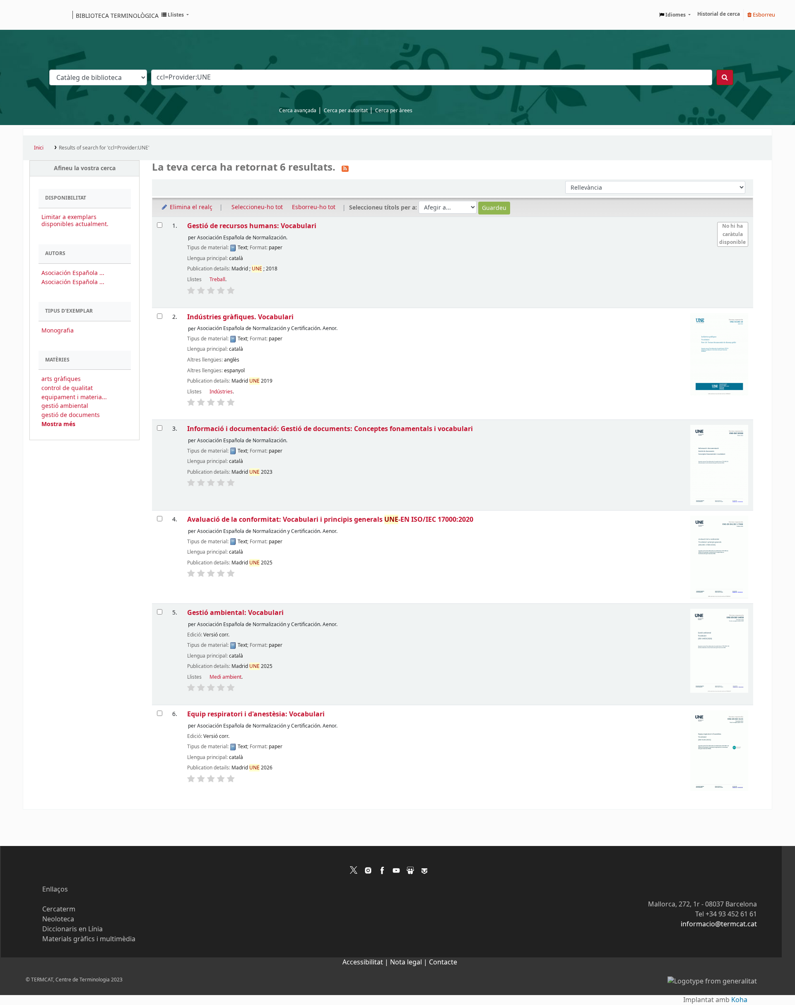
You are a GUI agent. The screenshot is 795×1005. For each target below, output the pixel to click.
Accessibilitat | (366, 962)
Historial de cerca (718, 14)
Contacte (443, 962)
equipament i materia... (74, 397)
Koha (739, 1000)
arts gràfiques (61, 379)
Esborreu (763, 15)
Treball (217, 279)
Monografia (57, 330)
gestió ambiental (64, 406)
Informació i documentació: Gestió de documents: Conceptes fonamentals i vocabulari (330, 429)
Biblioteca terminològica (117, 15)
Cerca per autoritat (346, 110)
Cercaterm (58, 909)
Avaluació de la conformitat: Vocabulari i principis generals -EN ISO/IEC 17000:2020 (330, 519)
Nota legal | (409, 962)
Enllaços (55, 889)
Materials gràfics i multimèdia (88, 939)
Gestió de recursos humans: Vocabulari (251, 226)
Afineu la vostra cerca (85, 168)
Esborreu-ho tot (313, 207)
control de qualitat (67, 388)
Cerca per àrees (393, 110)
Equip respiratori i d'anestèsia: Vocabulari (256, 714)
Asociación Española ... (72, 273)
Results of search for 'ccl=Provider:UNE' (104, 148)
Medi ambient (225, 677)
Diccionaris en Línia (72, 929)
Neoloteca (58, 919)
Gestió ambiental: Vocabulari (235, 613)
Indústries (221, 391)
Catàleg (32, 15)
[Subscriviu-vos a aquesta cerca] (345, 168)
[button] (175, 15)
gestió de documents (70, 415)
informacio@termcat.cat (719, 924)
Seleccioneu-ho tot (257, 207)
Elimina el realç (190, 207)
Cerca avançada (297, 110)
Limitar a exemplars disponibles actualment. (74, 221)
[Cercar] (724, 77)
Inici (38, 148)
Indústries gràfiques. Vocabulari (240, 317)
